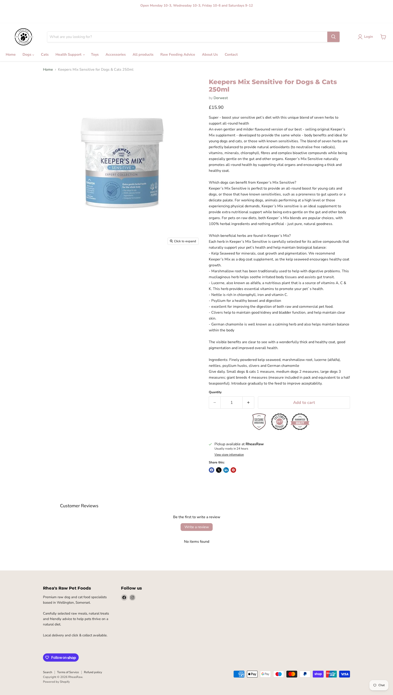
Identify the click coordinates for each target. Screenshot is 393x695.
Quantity (215, 392)
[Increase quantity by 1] (248, 402)
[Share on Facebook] (211, 470)
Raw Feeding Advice (168, 17)
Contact (208, 17)
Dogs (59, 17)
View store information (229, 454)
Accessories (121, 17)
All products (142, 17)
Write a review (196, 527)
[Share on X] (219, 470)
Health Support (88, 17)
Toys (106, 17)
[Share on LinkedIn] (226, 470)
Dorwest (221, 97)
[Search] (333, 37)
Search (47, 672)
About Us (192, 17)
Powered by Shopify (56, 682)
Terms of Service (68, 672)
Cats (70, 17)
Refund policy (93, 672)
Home (47, 17)
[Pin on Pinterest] (233, 470)
